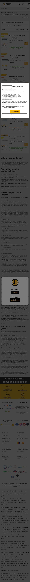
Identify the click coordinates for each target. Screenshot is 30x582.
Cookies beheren (14, 114)
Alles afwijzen (7, 86)
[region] (15, 100)
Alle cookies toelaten (15, 111)
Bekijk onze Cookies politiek (7, 99)
